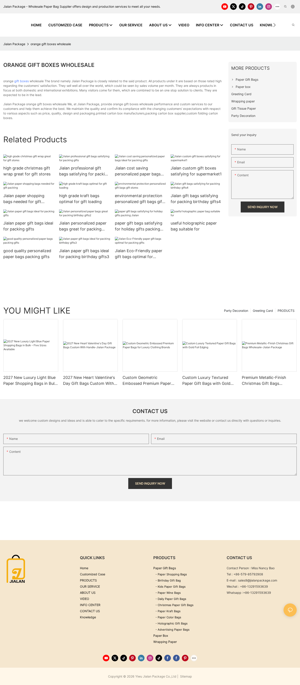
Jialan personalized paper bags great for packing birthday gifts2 (83, 226)
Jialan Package (14, 44)
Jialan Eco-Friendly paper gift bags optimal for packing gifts (138, 254)
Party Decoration (236, 310)
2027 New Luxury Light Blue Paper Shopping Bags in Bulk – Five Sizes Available (30, 380)
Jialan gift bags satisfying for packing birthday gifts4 (196, 198)
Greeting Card (263, 310)
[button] (274, 25)
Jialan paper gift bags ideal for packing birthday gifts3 (84, 253)
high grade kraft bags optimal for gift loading (80, 198)
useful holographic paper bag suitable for (194, 226)
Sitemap (185, 676)
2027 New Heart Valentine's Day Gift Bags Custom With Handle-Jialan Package (89, 380)
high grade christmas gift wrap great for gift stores (27, 171)
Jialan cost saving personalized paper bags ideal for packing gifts (138, 171)
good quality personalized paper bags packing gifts (27, 253)
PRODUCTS (286, 310)
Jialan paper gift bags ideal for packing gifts (28, 226)
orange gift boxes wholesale (51, 44)
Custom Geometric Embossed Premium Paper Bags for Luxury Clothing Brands (147, 380)
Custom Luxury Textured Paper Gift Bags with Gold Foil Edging (206, 380)
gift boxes (21, 81)
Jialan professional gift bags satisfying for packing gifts (84, 171)
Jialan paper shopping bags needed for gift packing (23, 199)
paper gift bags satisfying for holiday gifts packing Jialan (138, 226)
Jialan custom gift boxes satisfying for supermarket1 (196, 171)
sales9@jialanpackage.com (257, 580)
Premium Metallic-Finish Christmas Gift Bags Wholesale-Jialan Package (266, 380)
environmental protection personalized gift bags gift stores (139, 199)
